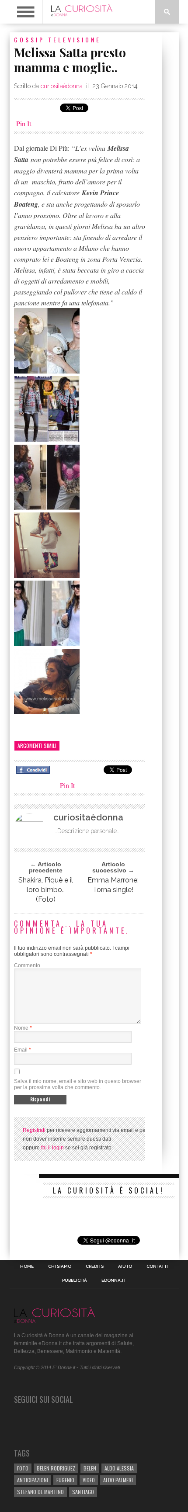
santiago (83, 1491)
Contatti (157, 1266)
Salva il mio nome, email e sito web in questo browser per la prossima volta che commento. (77, 1084)
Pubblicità (74, 1280)
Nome (21, 1028)
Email (21, 1050)
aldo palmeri (118, 1480)
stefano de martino (40, 1491)
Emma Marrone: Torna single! (113, 885)
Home (27, 1266)
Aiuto (125, 1266)
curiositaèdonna (62, 86)
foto (22, 1468)
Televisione (74, 39)
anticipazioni (32, 1480)
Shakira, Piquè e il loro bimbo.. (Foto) (45, 889)
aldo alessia (119, 1468)
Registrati (34, 1130)
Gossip (29, 39)
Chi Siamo (59, 1266)
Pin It (23, 123)
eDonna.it (113, 1280)
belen (90, 1468)
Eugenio (65, 1480)
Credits (95, 1266)
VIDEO (89, 1480)
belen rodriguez (56, 1468)
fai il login (52, 1148)
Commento (27, 965)
